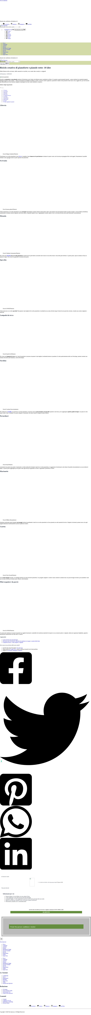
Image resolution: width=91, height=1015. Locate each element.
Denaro (9, 34)
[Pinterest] (45, 790)
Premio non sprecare (7, 916)
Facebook (10, 650)
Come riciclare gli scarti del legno (10, 639)
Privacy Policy (6, 1003)
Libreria (5, 90)
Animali (4, 45)
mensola (9, 255)
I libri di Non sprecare (8, 993)
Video (4, 982)
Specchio (5, 94)
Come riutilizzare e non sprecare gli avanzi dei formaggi (18, 897)
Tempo (9, 38)
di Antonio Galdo (5, 876)
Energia (9, 35)
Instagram (15, 650)
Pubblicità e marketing (8, 1001)
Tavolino (5, 96)
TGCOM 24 (22, 21)
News (4, 43)
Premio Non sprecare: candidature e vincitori (22, 927)
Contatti (4, 999)
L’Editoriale (5, 975)
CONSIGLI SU (8, 29)
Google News (13, 649)
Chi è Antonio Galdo (7, 990)
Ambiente (5, 44)
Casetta (5, 100)
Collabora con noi (7, 1000)
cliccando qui (19, 648)
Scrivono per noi (6, 992)
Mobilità (5, 979)
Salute (9, 37)
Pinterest (20, 650)
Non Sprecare (3, 942)
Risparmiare (5, 52)
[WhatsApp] (45, 822)
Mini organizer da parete (9, 101)
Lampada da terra (7, 95)
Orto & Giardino (6, 49)
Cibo (9, 32)
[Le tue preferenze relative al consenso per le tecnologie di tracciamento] (1, 761)
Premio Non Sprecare (8, 983)
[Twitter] (45, 729)
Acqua (9, 31)
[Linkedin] (45, 854)
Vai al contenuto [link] (3, 0)
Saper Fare (5, 54)
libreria (20, 156)
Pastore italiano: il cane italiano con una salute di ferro (18, 896)
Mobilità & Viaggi (7, 48)
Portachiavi (6, 98)
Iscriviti (46, 912)
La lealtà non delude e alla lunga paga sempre (48, 882)
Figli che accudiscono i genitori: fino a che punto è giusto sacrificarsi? (21, 900)
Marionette (6, 99)
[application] (13, 29)
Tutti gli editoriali (5, 888)
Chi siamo (5, 989)
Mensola (5, 92)
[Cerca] (19, 27)
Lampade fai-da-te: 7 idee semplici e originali (13, 642)
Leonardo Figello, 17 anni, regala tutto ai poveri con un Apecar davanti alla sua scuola (25, 899)
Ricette (4, 50)
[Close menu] (1, 939)
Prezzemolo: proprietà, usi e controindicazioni (16, 901)
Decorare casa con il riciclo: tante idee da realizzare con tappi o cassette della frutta (21, 641)
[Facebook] (45, 668)
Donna (4, 47)
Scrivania (6, 91)
